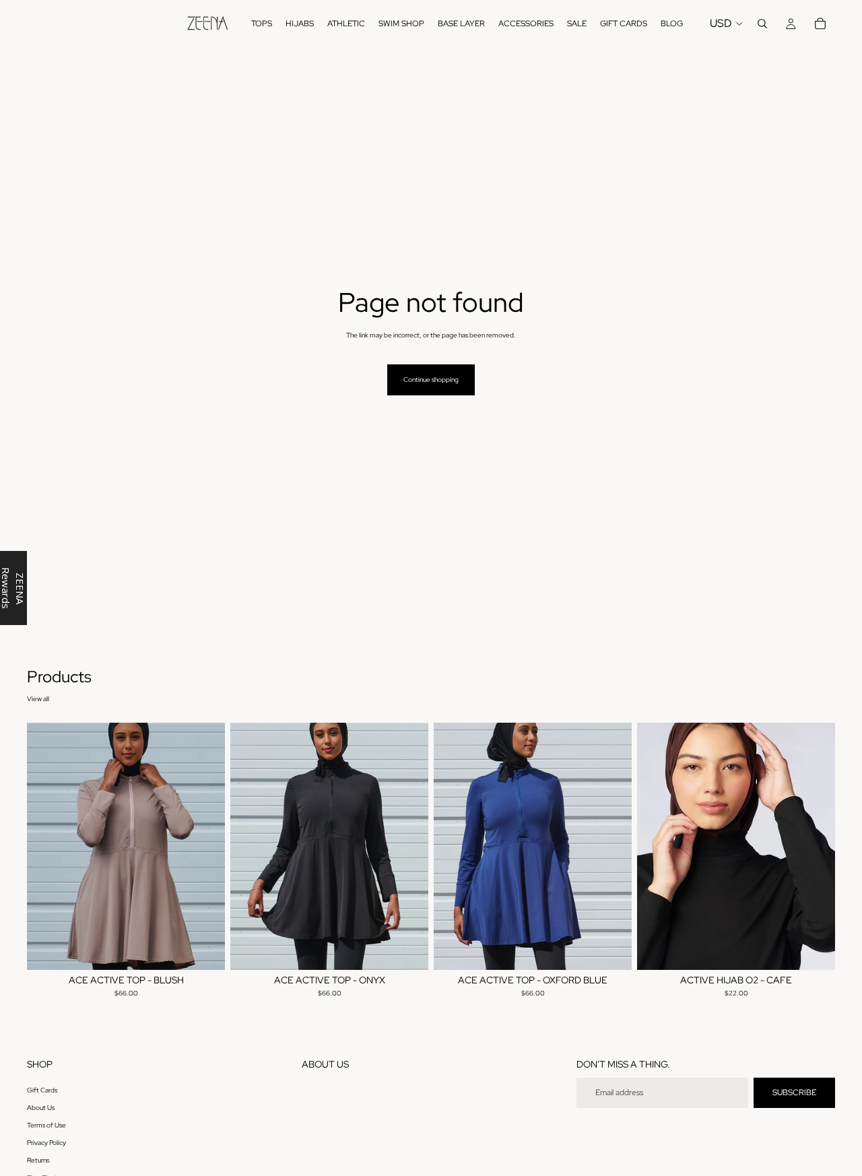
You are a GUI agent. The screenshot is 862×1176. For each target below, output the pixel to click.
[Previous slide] (47, 846)
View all (38, 698)
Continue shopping (431, 379)
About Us (41, 1107)
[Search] (762, 23)
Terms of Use (46, 1125)
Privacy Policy (46, 1142)
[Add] (814, 950)
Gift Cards (42, 1090)
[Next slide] (205, 846)
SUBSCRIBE (794, 1092)
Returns (38, 1160)
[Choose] (204, 950)
